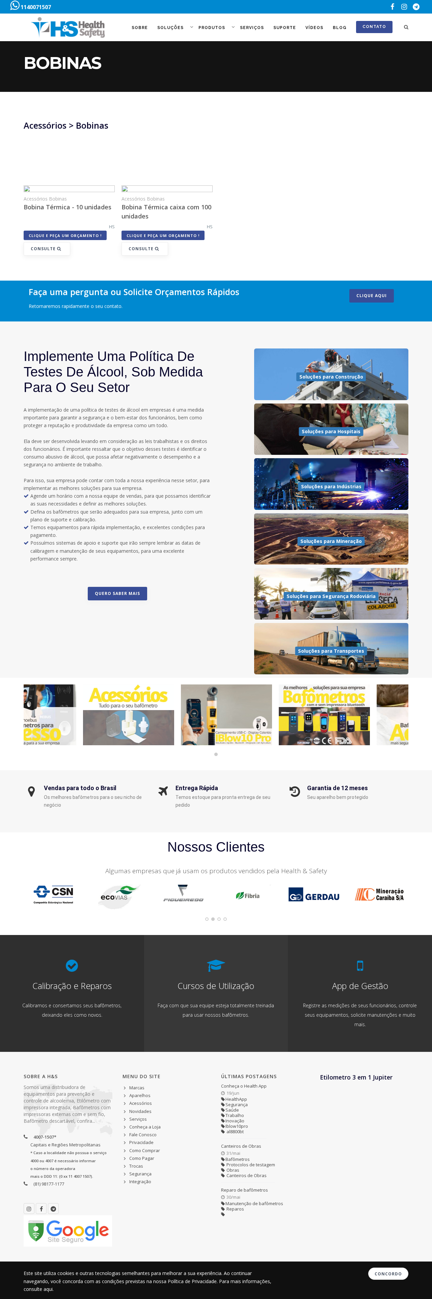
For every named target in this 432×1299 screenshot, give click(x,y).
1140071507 (35, 7)
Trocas (136, 1166)
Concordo (388, 1274)
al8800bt (234, 1131)
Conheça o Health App (244, 1086)
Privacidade (141, 1142)
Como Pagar (141, 1158)
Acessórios (140, 1103)
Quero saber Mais (117, 593)
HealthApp (236, 1099)
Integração (140, 1181)
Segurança (140, 1174)
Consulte (44, 249)
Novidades (140, 1111)
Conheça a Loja (145, 1127)
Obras (232, 1170)
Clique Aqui (371, 295)
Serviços (252, 27)
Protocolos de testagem (250, 1165)
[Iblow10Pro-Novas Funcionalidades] (167, 714)
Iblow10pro (236, 1126)
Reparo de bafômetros (244, 1190)
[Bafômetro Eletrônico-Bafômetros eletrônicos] (264, 714)
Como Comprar (144, 1150)
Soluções (171, 27)
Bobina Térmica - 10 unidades (67, 207)
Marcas (136, 1088)
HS (112, 227)
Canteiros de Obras (241, 1146)
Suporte (284, 27)
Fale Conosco (143, 1135)
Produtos (212, 27)
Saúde (232, 1110)
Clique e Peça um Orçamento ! (65, 235)
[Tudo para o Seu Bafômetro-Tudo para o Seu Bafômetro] (69, 714)
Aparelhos (140, 1095)
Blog (340, 27)
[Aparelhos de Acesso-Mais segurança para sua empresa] (362, 714)
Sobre (140, 27)
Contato (374, 26)
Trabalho (234, 1115)
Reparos (234, 1209)
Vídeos (314, 27)
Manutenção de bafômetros (254, 1203)
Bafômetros (237, 1159)
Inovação (234, 1121)
